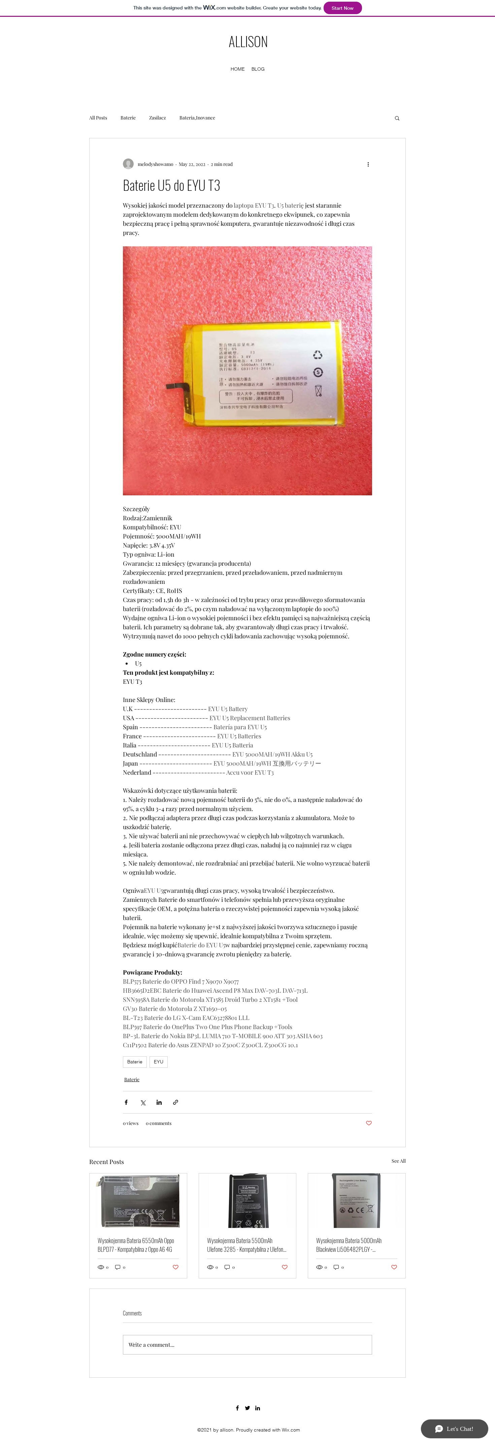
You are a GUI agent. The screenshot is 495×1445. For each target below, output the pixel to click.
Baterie (128, 117)
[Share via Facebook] (126, 1102)
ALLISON (248, 41)
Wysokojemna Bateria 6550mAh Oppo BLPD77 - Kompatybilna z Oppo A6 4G (136, 1245)
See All (399, 1161)
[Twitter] (247, 1408)
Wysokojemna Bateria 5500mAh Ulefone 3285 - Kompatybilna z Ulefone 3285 (246, 1245)
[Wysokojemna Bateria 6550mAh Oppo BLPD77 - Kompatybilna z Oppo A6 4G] (138, 1200)
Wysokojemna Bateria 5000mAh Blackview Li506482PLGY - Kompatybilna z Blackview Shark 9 (349, 1245)
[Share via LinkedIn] (159, 1102)
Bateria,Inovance (197, 117)
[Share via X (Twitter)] (142, 1102)
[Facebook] (237, 1408)
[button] (397, 117)
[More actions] (368, 164)
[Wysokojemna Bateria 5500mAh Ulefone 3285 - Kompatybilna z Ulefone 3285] (247, 1200)
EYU (158, 1062)
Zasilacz (157, 117)
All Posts (98, 117)
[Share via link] (175, 1102)
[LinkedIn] (257, 1408)
